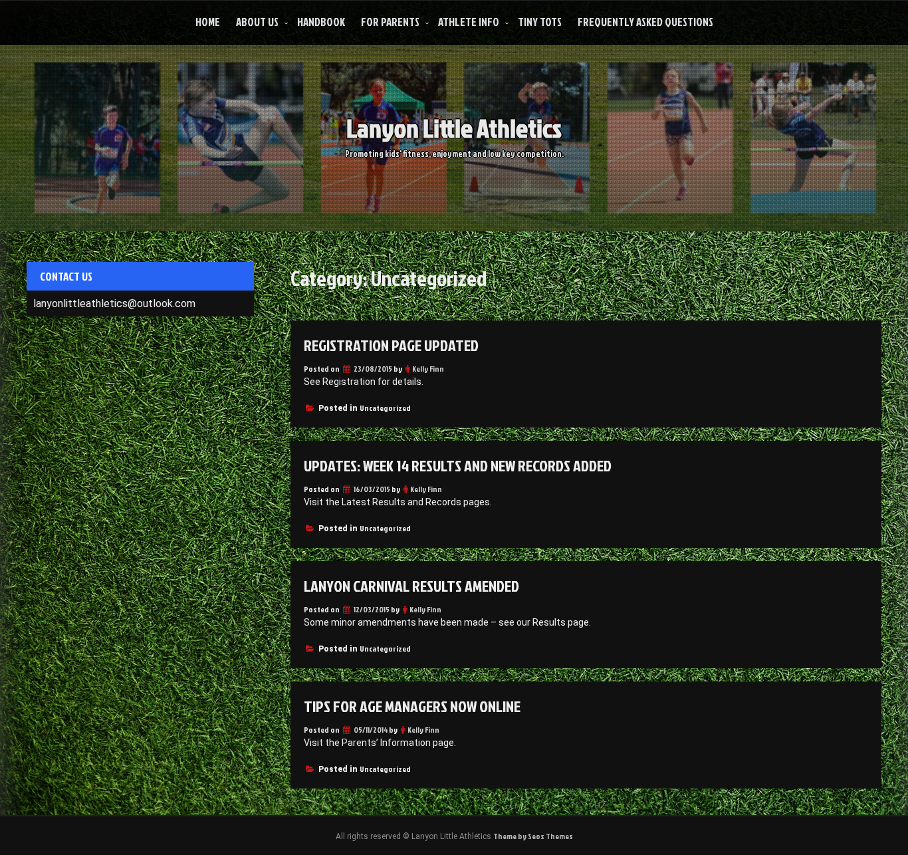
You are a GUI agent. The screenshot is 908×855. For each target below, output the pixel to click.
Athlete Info (468, 21)
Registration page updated (391, 345)
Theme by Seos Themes (533, 836)
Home (207, 21)
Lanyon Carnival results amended (411, 585)
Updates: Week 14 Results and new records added (458, 465)
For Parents (390, 21)
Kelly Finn (428, 368)
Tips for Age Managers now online (412, 706)
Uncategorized (385, 408)
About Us (257, 21)
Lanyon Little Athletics (454, 128)
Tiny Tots (540, 21)
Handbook (321, 21)
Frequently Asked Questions (645, 21)
